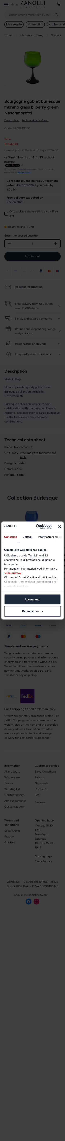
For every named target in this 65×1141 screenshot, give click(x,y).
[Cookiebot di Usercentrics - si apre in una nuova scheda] (38, 526)
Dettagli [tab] (27, 536)
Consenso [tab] (10, 536)
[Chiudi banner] (59, 526)
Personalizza (30, 611)
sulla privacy (12, 573)
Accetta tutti (32, 599)
